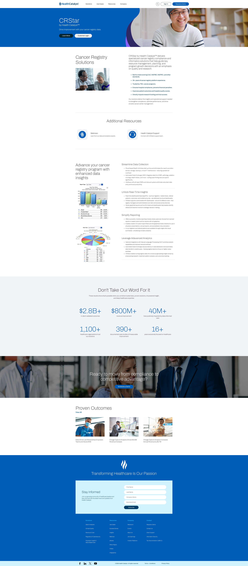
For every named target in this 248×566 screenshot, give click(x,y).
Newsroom (130, 524)
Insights (112, 532)
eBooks (112, 540)
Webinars (112, 536)
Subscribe (131, 507)
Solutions (89, 4)
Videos (111, 548)
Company (123, 4)
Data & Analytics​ (90, 524)
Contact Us (150, 528)
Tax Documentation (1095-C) (154, 540)
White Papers (113, 544)
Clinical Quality (90, 528)
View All (79, 412)
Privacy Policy (165, 563)
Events (129, 528)
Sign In (166, 4)
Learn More (66, 35)
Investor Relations (132, 540)
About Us (130, 532)
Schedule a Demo (124, 386)
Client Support (150, 532)
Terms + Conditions (150, 563)
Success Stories (114, 528)
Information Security (152, 536)
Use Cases (100, 4)
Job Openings (131, 536)
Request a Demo (181, 4)
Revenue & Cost (90, 532)
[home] (71, 4)
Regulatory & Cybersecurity (93, 536)
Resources (111, 4)
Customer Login (83, 35)
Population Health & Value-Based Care (91, 541)
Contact (149, 520)
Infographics (113, 552)
